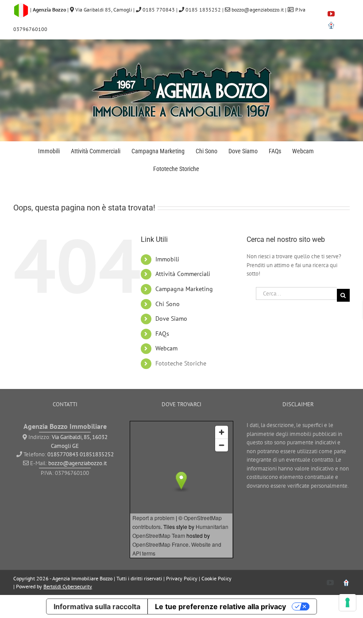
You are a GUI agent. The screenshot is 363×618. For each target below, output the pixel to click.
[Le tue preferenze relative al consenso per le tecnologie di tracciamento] (347, 602)
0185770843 (62, 454)
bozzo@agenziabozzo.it (258, 9)
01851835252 (97, 454)
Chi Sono (167, 304)
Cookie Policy (216, 578)
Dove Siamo (171, 319)
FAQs (162, 334)
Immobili (167, 259)
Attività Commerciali (182, 274)
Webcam (166, 348)
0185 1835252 (202, 9)
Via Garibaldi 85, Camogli (103, 9)
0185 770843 (158, 9)
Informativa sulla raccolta (97, 606)
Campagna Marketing (184, 289)
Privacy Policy (181, 578)
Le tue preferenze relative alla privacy (220, 606)
